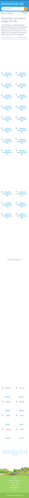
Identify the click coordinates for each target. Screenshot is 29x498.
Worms (21, 438)
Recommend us (14, 487)
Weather (21, 410)
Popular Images (14, 483)
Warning (7, 438)
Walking (7, 410)
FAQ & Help (14, 485)
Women (21, 397)
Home (2, 13)
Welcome (7, 397)
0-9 (4, 451)
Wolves (7, 424)
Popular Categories (14, 480)
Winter (21, 424)
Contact (14, 489)
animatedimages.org (12, 4)
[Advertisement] (14, 55)
